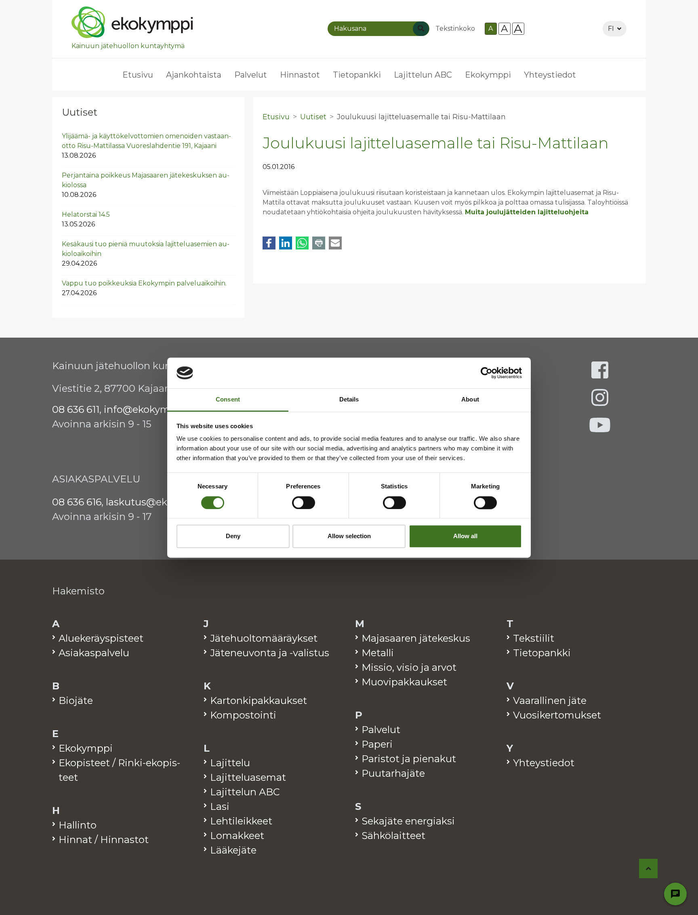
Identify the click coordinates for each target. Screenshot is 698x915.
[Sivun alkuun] (648, 868)
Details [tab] (349, 399)
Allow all (465, 536)
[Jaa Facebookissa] (269, 243)
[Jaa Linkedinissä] (285, 243)
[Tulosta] (318, 243)
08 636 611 (75, 409)
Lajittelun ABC (423, 75)
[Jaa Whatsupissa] (302, 243)
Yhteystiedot (550, 75)
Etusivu (137, 75)
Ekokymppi (488, 75)
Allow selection (349, 536)
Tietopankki (357, 75)
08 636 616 (76, 502)
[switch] (303, 502)
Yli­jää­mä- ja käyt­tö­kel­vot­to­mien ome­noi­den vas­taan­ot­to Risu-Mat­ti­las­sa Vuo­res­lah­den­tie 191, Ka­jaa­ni (146, 145)
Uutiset (79, 112)
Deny (233, 536)
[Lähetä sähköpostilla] (335, 243)
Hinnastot (300, 75)
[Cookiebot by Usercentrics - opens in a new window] (486, 373)
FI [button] (611, 28)
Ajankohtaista (193, 75)
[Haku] (421, 28)
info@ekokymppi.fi (149, 409)
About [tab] (470, 399)
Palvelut (250, 75)
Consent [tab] (228, 399)
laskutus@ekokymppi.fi (161, 502)
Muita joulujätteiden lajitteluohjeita (527, 212)
